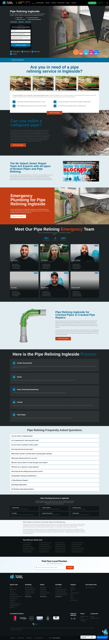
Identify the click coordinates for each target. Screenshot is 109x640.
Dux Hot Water (58, 587)
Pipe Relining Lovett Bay (60, 542)
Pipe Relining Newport (76, 546)
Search (70, 567)
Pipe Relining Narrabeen (28, 546)
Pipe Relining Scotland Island (77, 550)
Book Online (100, 2)
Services (54, 3)
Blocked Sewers (43, 591)
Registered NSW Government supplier (16, 629)
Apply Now (12, 607)
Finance (72, 598)
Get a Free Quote (55, 112)
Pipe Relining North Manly (60, 548)
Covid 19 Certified (74, 600)
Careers (68, 3)
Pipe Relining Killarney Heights (45, 542)
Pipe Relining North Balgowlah (29, 548)
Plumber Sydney (40, 3)
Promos (72, 594)
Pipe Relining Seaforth (27, 552)
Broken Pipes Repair (29, 587)
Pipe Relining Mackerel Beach (77, 542)
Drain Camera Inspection (45, 593)
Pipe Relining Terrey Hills (44, 552)
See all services (28, 596)
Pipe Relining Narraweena (60, 546)
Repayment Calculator (14, 605)
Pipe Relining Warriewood (60, 552)
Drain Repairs (43, 594)
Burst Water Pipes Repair (30, 589)
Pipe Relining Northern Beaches (78, 548)
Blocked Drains (43, 587)
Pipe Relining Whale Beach (77, 552)
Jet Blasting (27, 594)
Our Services (12, 593)
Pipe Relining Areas (14, 598)
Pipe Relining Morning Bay (77, 544)
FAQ (71, 591)
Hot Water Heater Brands (60, 591)
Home (11, 587)
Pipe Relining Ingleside (27, 542)
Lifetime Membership (75, 593)
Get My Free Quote (21, 45)
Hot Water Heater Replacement (61, 594)
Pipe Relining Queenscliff (60, 550)
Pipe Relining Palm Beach (44, 550)
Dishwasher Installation (29, 593)
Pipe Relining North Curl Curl (44, 548)
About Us (48, 3)
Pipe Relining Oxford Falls (28, 550)
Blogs (72, 596)
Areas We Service (13, 594)
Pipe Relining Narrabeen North (45, 546)
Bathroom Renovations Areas (16, 596)
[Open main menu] (107, 3)
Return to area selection (18, 59)
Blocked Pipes (43, 589)
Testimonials (12, 600)
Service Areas (61, 3)
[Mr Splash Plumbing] (7, 3)
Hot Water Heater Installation (61, 593)
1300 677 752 (92, 2)
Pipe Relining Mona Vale (60, 544)
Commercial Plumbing (29, 591)
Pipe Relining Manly (27, 544)
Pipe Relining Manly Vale (44, 544)
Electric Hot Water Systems (60, 589)
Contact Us (73, 3)
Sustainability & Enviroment (15, 604)
